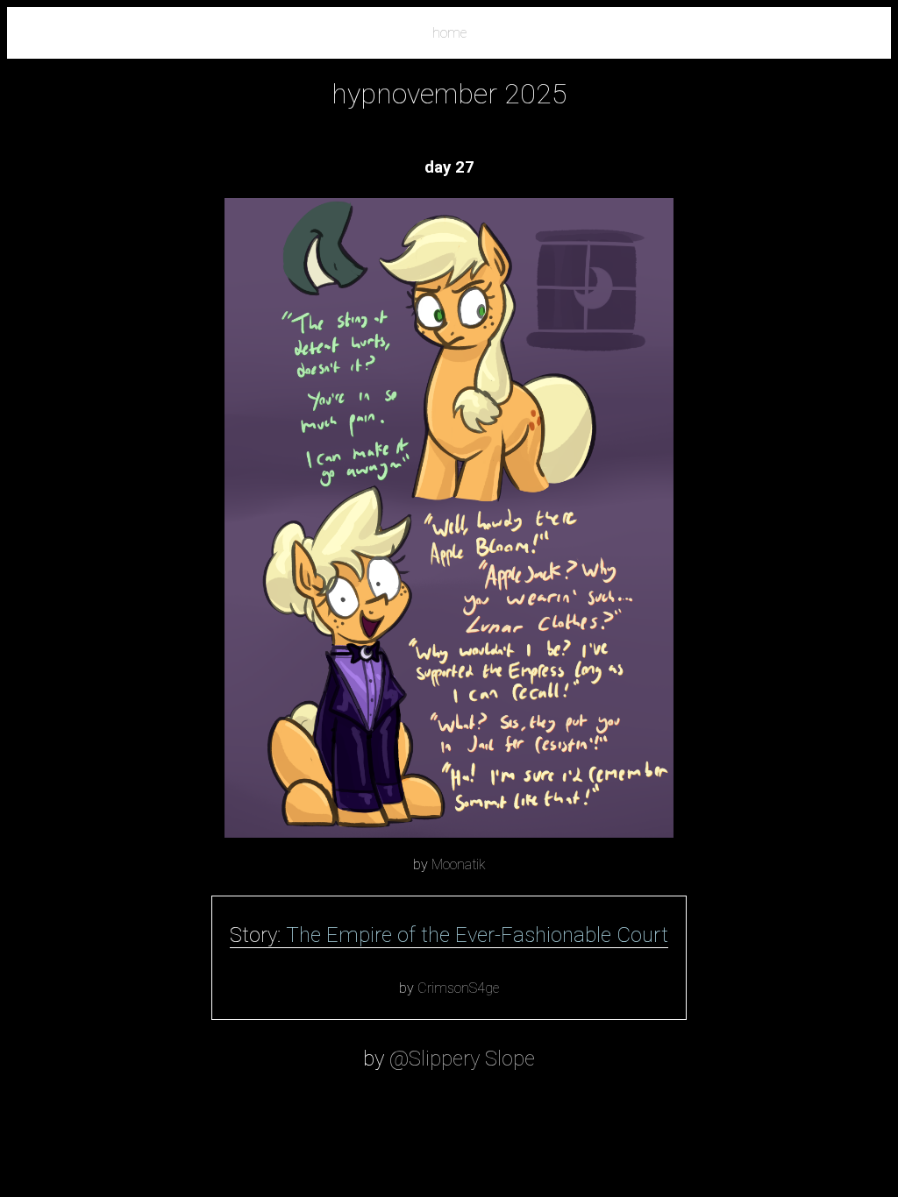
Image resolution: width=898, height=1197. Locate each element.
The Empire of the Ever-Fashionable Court (477, 935)
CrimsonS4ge (458, 988)
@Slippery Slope (462, 1058)
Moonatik (458, 864)
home (449, 33)
